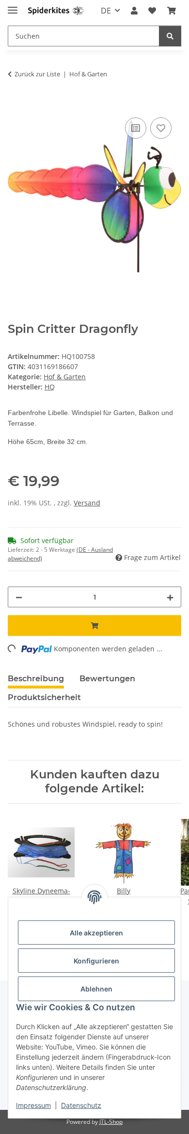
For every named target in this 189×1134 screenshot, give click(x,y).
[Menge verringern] (19, 597)
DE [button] (106, 10)
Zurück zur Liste (37, 74)
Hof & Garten (65, 376)
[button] (134, 10)
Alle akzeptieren (96, 933)
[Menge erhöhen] (170, 597)
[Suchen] (170, 36)
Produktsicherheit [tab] (44, 697)
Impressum (33, 1105)
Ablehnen (96, 989)
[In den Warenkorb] (15, 104)
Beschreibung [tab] (36, 678)
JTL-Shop (111, 1122)
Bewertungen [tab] (107, 678)
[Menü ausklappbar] (12, 6)
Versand (87, 502)
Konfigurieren (96, 961)
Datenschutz (81, 1105)
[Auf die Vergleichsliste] (135, 128)
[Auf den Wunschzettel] (161, 128)
